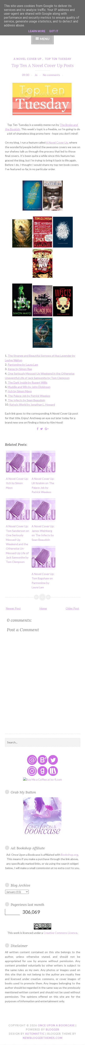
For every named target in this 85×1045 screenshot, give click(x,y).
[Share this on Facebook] (37, 428)
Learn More (36, 31)
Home (43, 608)
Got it (53, 31)
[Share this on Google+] (46, 428)
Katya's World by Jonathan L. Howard (32, 404)
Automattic (35, 1033)
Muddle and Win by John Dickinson (29, 386)
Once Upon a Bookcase (56, 1025)
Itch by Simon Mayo (20, 391)
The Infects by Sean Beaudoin (26, 400)
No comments (51, 75)
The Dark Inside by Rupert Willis (27, 382)
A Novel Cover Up (57, 142)
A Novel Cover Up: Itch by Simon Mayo (17, 483)
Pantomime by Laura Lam (23, 364)
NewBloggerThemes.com (42, 1037)
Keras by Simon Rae (20, 369)
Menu (44, 39)
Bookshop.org (69, 854)
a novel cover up (28, 58)
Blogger (52, 1029)
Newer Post (13, 608)
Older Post (72, 608)
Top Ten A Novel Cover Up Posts (42, 65)
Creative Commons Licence (60, 932)
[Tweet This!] (41, 428)
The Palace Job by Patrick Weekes (29, 395)
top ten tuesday (58, 58)
